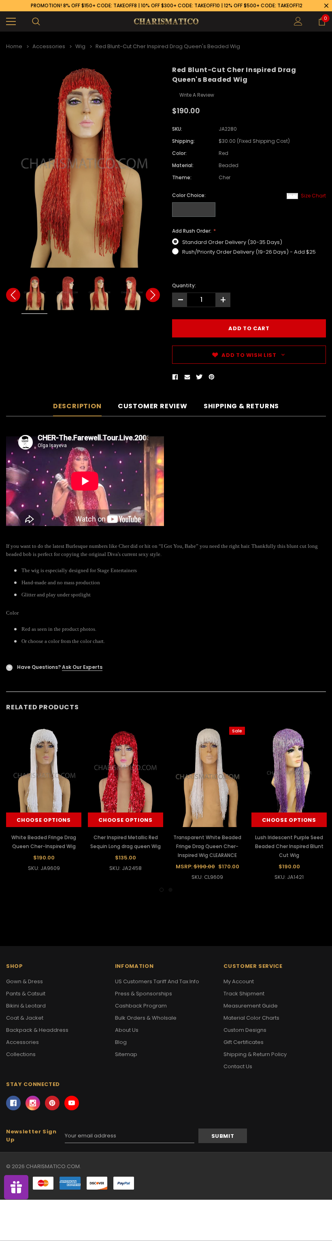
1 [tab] (162, 890)
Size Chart (313, 195)
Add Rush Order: (192, 230)
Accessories (22, 1042)
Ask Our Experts (82, 667)
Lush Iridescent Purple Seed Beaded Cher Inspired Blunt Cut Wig (289, 846)
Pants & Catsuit (25, 993)
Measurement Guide (250, 1006)
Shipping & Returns (241, 406)
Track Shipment (243, 993)
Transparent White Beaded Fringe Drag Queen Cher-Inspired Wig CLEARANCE (207, 846)
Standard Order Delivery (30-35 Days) (232, 242)
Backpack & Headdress (37, 1030)
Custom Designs (244, 1030)
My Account (238, 981)
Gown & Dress (24, 981)
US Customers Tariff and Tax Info (157, 981)
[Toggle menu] (11, 21)
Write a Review (196, 94)
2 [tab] (170, 890)
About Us (126, 1030)
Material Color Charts (251, 1018)
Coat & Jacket (24, 1018)
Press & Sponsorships (143, 993)
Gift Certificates (243, 1042)
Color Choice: (189, 195)
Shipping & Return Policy (255, 1054)
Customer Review (152, 406)
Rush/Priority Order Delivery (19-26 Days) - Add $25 (249, 252)
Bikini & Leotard (26, 1006)
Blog (121, 1042)
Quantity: (184, 285)
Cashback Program (141, 1006)
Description (77, 406)
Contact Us (237, 1066)
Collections (21, 1054)
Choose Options (43, 820)
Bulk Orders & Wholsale (146, 1018)
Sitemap (126, 1054)
